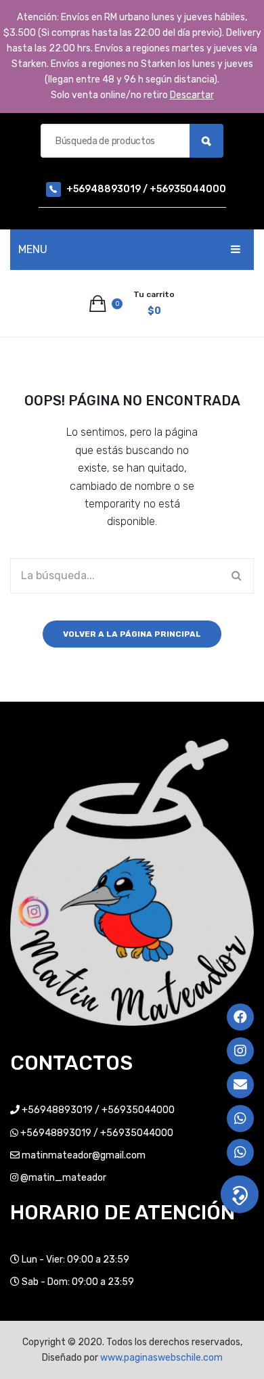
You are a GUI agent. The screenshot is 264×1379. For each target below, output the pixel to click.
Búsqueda (206, 141)
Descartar (192, 95)
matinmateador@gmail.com (84, 1155)
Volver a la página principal (132, 634)
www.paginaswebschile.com (161, 1357)
